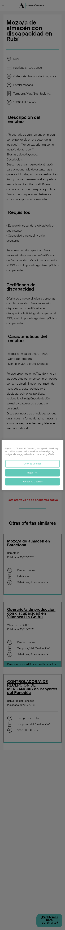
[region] (32, 465)
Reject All (32, 473)
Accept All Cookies (32, 482)
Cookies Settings (32, 464)
